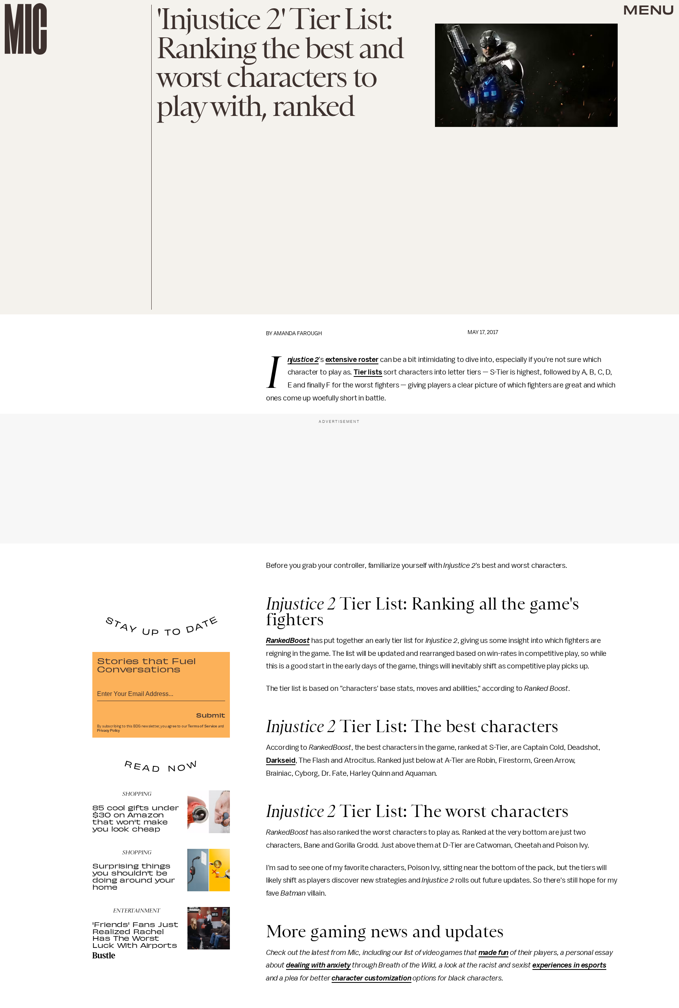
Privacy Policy (108, 731)
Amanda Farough (297, 333)
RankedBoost (288, 640)
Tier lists (368, 372)
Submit (210, 715)
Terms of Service (202, 726)
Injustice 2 (303, 360)
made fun (494, 953)
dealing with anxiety (318, 965)
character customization (371, 978)
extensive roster (351, 360)
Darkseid (280, 760)
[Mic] (26, 29)
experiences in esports (569, 965)
